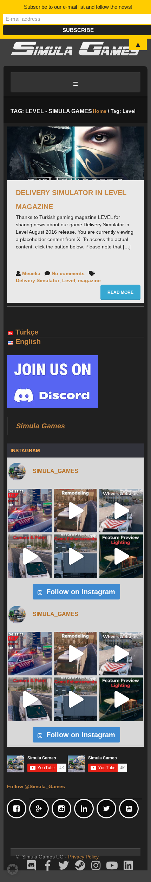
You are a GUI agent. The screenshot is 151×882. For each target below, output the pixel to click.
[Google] (40, 808)
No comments (68, 273)
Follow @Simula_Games (36, 786)
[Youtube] (130, 808)
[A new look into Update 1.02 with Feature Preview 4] (30, 556)
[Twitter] (108, 808)
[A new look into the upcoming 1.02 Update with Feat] (121, 510)
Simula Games (40, 426)
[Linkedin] (85, 808)
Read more (120, 292)
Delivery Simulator (37, 280)
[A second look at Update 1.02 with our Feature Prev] (121, 556)
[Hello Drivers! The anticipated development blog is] (30, 510)
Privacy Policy (83, 857)
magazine (89, 280)
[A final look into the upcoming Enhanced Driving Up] (75, 510)
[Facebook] (18, 808)
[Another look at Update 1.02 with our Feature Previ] (75, 556)
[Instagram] (63, 808)
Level (68, 280)
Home (99, 111)
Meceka (31, 273)
